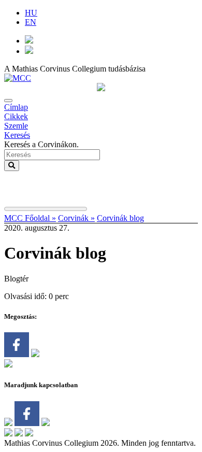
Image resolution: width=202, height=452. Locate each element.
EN (30, 22)
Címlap (16, 107)
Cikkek (16, 116)
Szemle (16, 125)
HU (31, 12)
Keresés (17, 135)
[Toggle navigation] (8, 100)
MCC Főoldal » (30, 218)
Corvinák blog (120, 218)
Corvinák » (76, 218)
